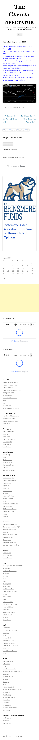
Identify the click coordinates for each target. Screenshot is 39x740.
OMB (4, 400)
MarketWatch (7, 723)
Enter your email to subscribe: (12, 138)
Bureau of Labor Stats (10, 385)
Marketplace (7, 540)
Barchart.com (7, 553)
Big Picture (6, 486)
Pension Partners (8, 511)
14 (22, 268)
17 (3, 271)
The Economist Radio (9, 529)
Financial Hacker (8, 677)
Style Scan (6, 648)
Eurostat (5, 576)
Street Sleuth (7, 444)
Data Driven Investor (9, 669)
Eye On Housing (8, 499)
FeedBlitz (14, 149)
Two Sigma (6, 710)
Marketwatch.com (8, 465)
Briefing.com (7, 718)
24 (3, 273)
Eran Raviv (6, 674)
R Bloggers (6, 702)
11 (8, 268)
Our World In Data (8, 589)
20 (18, 271)
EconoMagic (6, 568)
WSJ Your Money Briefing (11, 545)
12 (13, 268)
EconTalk (5, 532)
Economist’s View (8, 496)
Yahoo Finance (7, 558)
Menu (19, 34)
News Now (6, 437)
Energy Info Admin (9, 393)
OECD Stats (6, 586)
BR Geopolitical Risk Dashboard (13, 566)
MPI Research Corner (9, 509)
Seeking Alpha (7, 442)
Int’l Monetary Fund (9, 418)
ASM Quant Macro (8, 661)
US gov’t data (7, 620)
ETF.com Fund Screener (10, 630)
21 (22, 271)
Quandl (5, 594)
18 (8, 271)
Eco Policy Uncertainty (10, 571)
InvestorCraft (7, 638)
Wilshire (5, 617)
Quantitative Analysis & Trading (13, 690)
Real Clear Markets (9, 439)
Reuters (18, 58)
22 (27, 271)
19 (13, 271)
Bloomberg (20, 80)
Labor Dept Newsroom (10, 398)
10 (3, 268)
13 (18, 268)
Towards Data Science (10, 708)
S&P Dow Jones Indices (10, 604)
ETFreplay (6, 633)
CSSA (4, 666)
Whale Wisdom (7, 615)
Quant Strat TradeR (9, 697)
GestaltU (5, 679)
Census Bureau (8, 387)
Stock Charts (7, 609)
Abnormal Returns (9, 431)
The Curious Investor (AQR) (11, 527)
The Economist (7, 460)
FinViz (4, 635)
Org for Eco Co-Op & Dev (11, 421)
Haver (5, 501)
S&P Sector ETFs (8, 602)
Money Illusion (7, 506)
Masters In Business (9, 542)
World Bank (6, 424)
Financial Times (8, 462)
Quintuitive (6, 700)
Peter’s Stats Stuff (8, 687)
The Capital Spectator (19, 14)
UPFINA (5, 514)
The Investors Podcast (10, 535)
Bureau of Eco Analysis (10, 382)
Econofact (6, 493)
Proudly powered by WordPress (12, 736)
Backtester (6, 628)
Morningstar (7, 584)
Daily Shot (6, 488)
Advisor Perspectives (9, 480)
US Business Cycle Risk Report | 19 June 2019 (10, 119)
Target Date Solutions (10, 651)
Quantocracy (7, 695)
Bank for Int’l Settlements (11, 416)
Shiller (5, 599)
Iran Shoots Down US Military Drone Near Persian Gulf (28, 119)
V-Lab (4, 653)
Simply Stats (7, 705)
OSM (4, 684)
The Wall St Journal (9, 470)
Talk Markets (7, 447)
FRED (4, 579)
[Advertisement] (19, 298)
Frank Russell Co (8, 597)
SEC (4, 403)
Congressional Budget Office (12, 390)
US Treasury (7, 406)
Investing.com (7, 555)
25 (8, 273)
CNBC (18, 68)
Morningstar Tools (9, 640)
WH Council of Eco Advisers (11, 408)
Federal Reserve (13, 75)
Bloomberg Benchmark (10, 524)
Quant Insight (7, 692)
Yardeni (5, 517)
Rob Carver (6, 664)
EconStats (6, 573)
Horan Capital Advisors (10, 504)
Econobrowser (7, 491)
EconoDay (6, 721)
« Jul (4, 278)
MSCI (4, 581)
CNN (9, 49)
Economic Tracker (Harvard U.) (12, 671)
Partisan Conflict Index (10, 591)
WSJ (32, 70)
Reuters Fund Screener (10, 646)
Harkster (5, 434)
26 (13, 273)
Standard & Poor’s (9, 607)
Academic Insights (8, 478)
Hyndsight (6, 682)
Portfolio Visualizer (9, 643)
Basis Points (7, 483)
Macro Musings (8, 537)
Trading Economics (9, 612)
